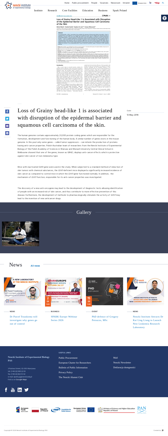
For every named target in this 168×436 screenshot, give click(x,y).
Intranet (126, 3)
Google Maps (21, 379)
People (94, 3)
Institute (38, 10)
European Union (139, 4)
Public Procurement (68, 358)
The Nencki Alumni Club (71, 377)
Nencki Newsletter (122, 362)
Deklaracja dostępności (124, 367)
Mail (115, 357)
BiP (157, 4)
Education (87, 10)
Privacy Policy (66, 372)
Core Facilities (69, 10)
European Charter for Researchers (75, 362)
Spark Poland (120, 10)
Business (102, 10)
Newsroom (115, 3)
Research (52, 10)
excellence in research (152, 3)
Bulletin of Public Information (73, 367)
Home (67, 3)
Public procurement (80, 3)
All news (35, 266)
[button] (164, 18)
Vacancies (104, 3)
